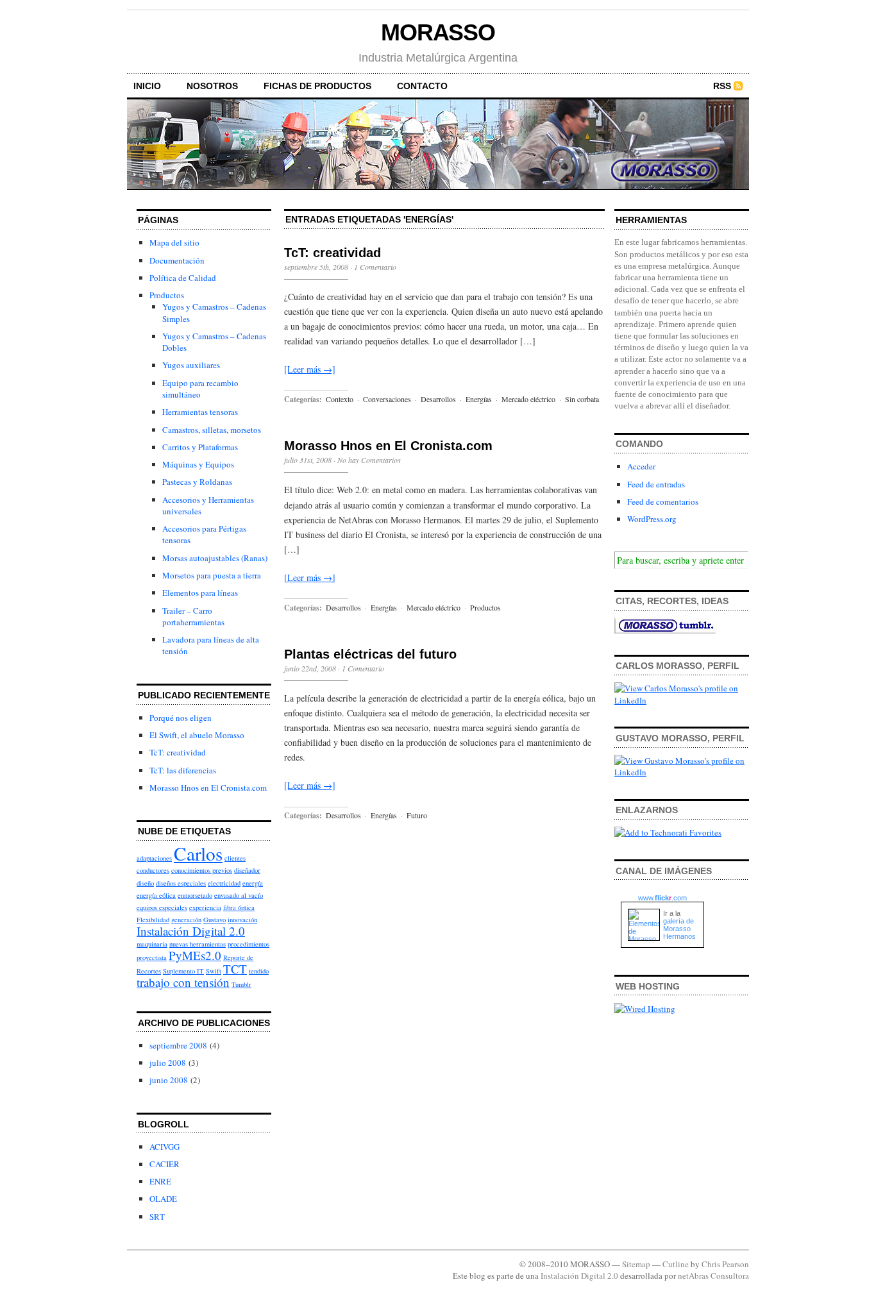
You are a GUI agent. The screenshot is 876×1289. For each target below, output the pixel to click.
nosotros (212, 86)
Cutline (675, 1264)
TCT (235, 969)
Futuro (417, 815)
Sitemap (636, 1264)
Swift (213, 970)
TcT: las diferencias (182, 770)
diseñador (247, 870)
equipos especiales (162, 907)
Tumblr (241, 984)
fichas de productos (317, 86)
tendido (259, 970)
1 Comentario (375, 267)
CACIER (164, 1164)
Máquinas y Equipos (198, 464)
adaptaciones (154, 858)
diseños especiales (181, 883)
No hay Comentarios (369, 460)
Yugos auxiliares (191, 365)
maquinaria (152, 943)
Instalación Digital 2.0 (191, 931)
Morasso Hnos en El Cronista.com (208, 787)
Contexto (339, 399)
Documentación (177, 260)
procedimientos (248, 943)
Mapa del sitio (174, 242)
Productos (166, 295)
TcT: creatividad (177, 752)
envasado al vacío (238, 895)
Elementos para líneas (200, 592)
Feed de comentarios (662, 501)
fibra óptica (239, 907)
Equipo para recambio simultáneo (200, 388)
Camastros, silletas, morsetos (211, 429)
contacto (422, 86)
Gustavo (214, 919)
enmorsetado (195, 895)
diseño (145, 883)
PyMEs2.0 (195, 955)
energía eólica (156, 895)
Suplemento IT (183, 970)
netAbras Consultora (713, 1275)
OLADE (163, 1198)
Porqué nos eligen (180, 717)
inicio (147, 86)
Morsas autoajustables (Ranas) (214, 558)
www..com (662, 898)
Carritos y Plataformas (200, 447)
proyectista (152, 957)
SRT (157, 1216)
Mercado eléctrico (528, 399)
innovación (242, 919)
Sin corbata (582, 399)
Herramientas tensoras (200, 411)
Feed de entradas (656, 484)
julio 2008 (167, 1062)
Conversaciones (387, 399)
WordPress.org (652, 519)
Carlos (198, 853)
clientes (235, 858)
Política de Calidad (182, 277)
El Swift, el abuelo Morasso (196, 735)
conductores (153, 870)
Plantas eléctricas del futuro (370, 654)
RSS (722, 86)
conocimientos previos (201, 870)
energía (252, 883)
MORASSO (438, 32)
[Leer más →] (309, 369)
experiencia (205, 907)
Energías (479, 399)
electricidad (224, 883)
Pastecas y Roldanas (197, 481)
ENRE (160, 1181)
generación (186, 919)
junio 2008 (168, 1080)
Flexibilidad (153, 919)
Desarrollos (438, 399)
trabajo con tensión (183, 982)
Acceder (641, 466)
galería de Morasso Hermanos (679, 928)
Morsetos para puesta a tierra (211, 575)
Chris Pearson (725, 1264)
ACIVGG (164, 1146)
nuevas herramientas (197, 943)
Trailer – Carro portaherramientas (193, 616)
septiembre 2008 (178, 1045)
